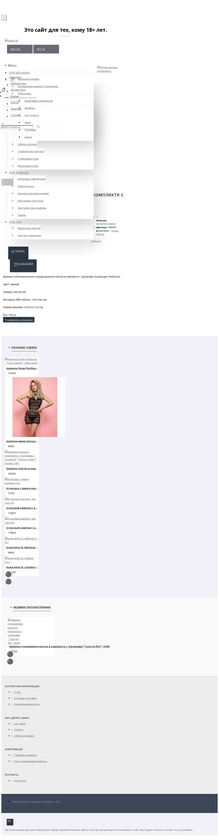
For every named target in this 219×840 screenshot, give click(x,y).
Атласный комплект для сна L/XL (22, 508)
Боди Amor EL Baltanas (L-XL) (22, 547)
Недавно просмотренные (31, 607)
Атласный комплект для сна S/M (22, 527)
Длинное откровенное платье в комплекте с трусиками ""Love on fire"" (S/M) (59, 646)
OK (9, 821)
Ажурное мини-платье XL (22, 441)
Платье (100, 234)
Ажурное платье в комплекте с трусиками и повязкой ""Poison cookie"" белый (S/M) (22, 468)
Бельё (115, 230)
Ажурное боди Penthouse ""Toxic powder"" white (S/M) (22, 368)
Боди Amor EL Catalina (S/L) (22, 567)
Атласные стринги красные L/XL (22, 488)
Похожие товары (24, 347)
